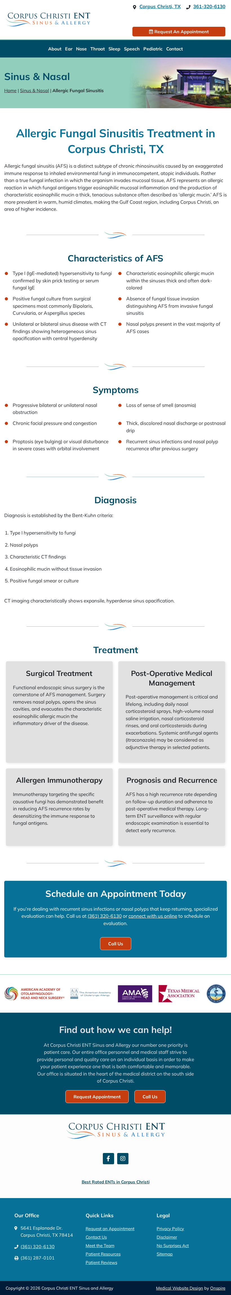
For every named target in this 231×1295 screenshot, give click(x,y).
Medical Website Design (179, 1288)
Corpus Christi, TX (160, 6)
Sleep (114, 49)
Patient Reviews (101, 1262)
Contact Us (96, 1237)
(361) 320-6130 (105, 916)
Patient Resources (103, 1254)
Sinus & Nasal (34, 90)
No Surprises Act (173, 1245)
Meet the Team (100, 1245)
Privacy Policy (170, 1228)
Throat (97, 49)
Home (10, 90)
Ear (68, 49)
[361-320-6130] (188, 7)
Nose (81, 49)
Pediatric (153, 49)
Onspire (217, 1288)
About (54, 49)
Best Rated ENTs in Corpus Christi (116, 1182)
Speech (132, 49)
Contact (174, 49)
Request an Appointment (110, 1228)
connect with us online (152, 916)
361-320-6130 (209, 6)
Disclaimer (167, 1237)
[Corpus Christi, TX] (134, 7)
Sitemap (165, 1254)
